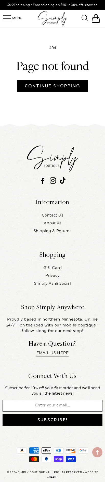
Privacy (52, 276)
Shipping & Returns (52, 231)
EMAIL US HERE (52, 353)
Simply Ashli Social (52, 283)
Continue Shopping (53, 86)
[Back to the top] (97, 452)
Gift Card (52, 268)
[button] (7, 19)
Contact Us (52, 215)
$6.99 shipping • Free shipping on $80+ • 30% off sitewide (52, 4)
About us (52, 223)
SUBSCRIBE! (52, 419)
